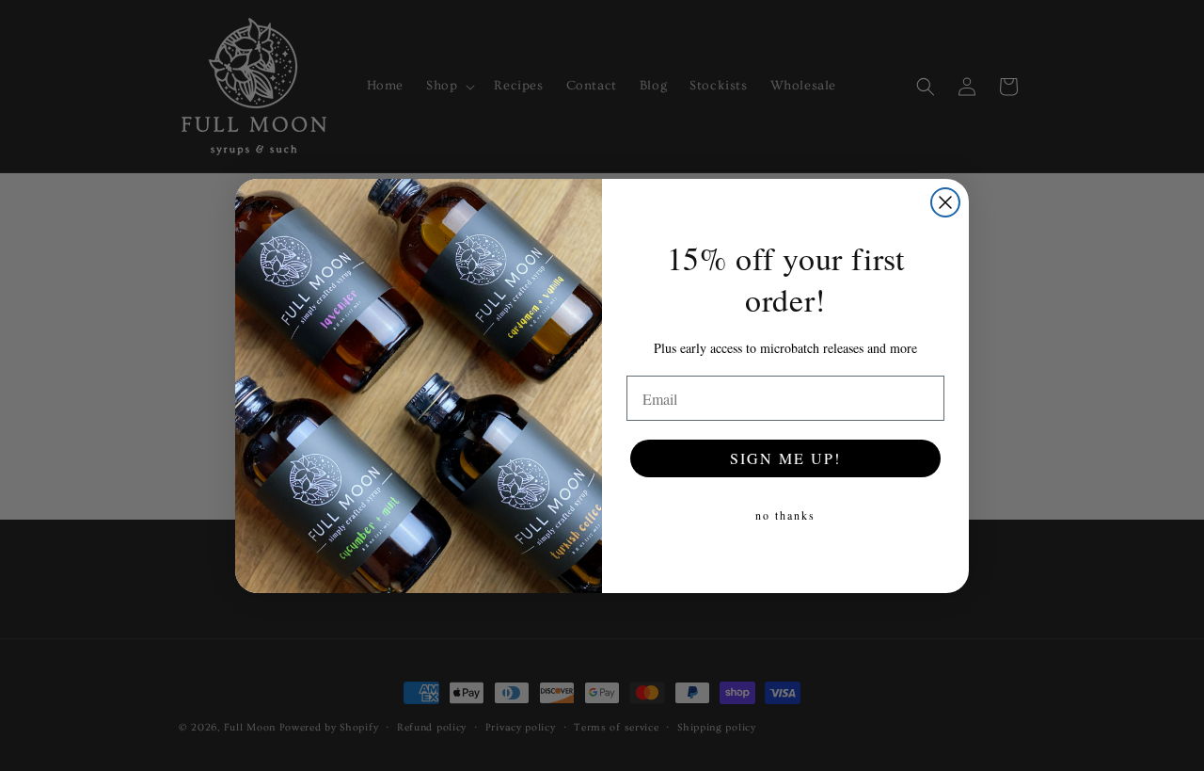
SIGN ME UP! (785, 458)
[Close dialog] (945, 202)
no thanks (785, 514)
